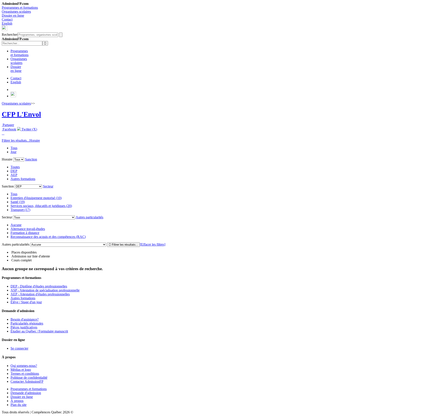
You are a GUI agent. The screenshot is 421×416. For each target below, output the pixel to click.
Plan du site (19, 405)
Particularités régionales (27, 323)
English (7, 23)
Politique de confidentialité (29, 377)
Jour (13, 152)
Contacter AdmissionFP (27, 381)
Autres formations (23, 179)
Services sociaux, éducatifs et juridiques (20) (41, 206)
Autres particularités (89, 217)
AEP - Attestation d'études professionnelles (40, 294)
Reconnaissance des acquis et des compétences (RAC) (48, 237)
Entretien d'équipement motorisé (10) (36, 198)
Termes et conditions (25, 373)
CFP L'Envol (21, 114)
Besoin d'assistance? (25, 319)
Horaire (34, 140)
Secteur (48, 186)
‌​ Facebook (9, 129)
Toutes (15, 167)
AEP (14, 175)
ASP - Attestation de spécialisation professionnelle (45, 290)
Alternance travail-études (28, 229)
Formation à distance (25, 233)
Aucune (16, 225)
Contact (7, 19)
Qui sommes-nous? (24, 366)
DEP (14, 171)
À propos (17, 401)
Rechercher (10, 34)
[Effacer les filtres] (152, 244)
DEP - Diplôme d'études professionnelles (39, 286)
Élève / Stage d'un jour (26, 302)
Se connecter (19, 348)
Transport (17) (20, 210)
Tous (14, 148)
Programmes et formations (20, 7)
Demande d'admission (26, 393)
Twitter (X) (29, 129)
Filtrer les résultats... (15, 140)
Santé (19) (18, 202)
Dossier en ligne (13, 15)
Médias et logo (21, 369)
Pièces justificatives (24, 327)
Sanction (31, 159)
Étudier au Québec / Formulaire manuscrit (39, 331)
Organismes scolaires (16, 11)
